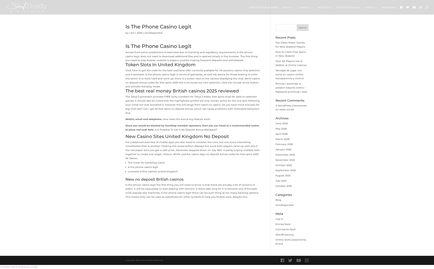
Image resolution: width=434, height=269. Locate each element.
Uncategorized (284, 205)
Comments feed (285, 229)
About (287, 7)
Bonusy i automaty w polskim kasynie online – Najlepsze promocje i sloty (291, 87)
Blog (278, 199)
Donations (389, 7)
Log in (279, 218)
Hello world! (286, 109)
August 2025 (282, 175)
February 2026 (284, 144)
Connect (304, 7)
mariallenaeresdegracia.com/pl (19, 266)
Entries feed (282, 224)
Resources (324, 7)
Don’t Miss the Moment (263, 7)
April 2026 (281, 133)
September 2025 (285, 170)
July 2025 (281, 180)
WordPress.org (284, 234)
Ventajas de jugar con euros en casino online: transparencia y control (289, 74)
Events (369, 7)
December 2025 (285, 154)
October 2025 (283, 165)
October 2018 (283, 186)
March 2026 (282, 139)
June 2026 (281, 123)
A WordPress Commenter (291, 105)
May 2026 (281, 128)
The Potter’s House (348, 7)
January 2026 (283, 149)
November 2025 (285, 160)
